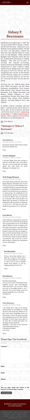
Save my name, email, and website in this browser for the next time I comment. (15, 388)
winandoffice (7, 414)
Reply (4, 150)
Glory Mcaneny (8, 303)
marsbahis (12, 416)
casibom (16, 412)
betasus (24, 416)
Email (3, 373)
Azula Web (19, 406)
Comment (4, 346)
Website (3, 379)
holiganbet (5, 412)
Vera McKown (8, 140)
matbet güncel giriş (12, 417)
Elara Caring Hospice (20, 114)
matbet (10, 412)
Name (3, 366)
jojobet (20, 412)
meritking (19, 416)
